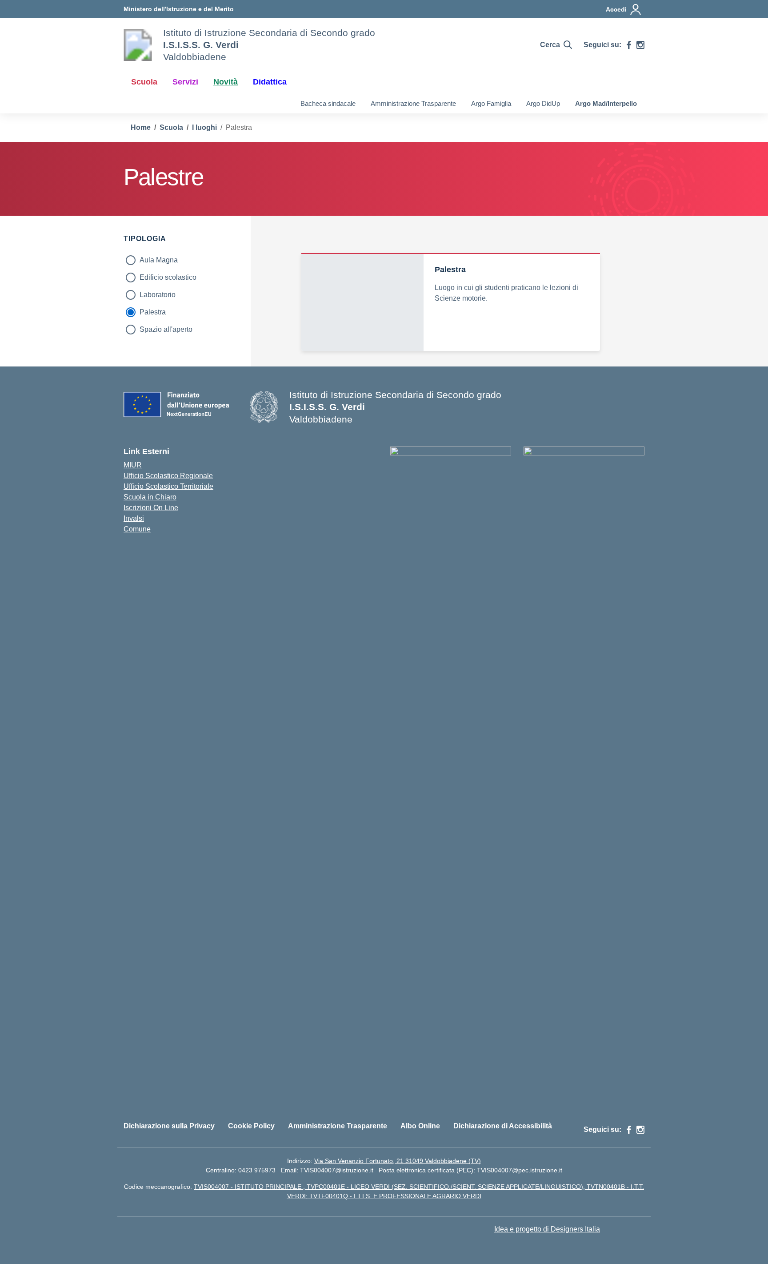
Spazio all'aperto (166, 329)
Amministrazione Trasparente (413, 103)
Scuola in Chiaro (150, 497)
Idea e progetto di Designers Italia (547, 1229)
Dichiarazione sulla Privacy (169, 1126)
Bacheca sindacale (328, 103)
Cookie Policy (251, 1126)
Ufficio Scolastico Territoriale (168, 486)
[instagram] (640, 45)
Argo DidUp (543, 103)
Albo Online (420, 1126)
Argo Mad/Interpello (606, 103)
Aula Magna (159, 260)
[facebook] (629, 45)
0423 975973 (257, 1170)
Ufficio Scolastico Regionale (168, 475)
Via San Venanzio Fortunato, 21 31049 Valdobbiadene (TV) (397, 1160)
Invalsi (134, 518)
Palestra (153, 312)
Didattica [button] (270, 81)
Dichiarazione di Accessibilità (502, 1126)
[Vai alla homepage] (138, 45)
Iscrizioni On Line (151, 507)
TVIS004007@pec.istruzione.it (519, 1170)
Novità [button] (225, 81)
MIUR (133, 465)
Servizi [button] (185, 81)
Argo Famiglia (491, 103)
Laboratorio (158, 294)
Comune (137, 529)
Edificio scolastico (168, 277)
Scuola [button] (144, 81)
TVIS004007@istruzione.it (336, 1170)
